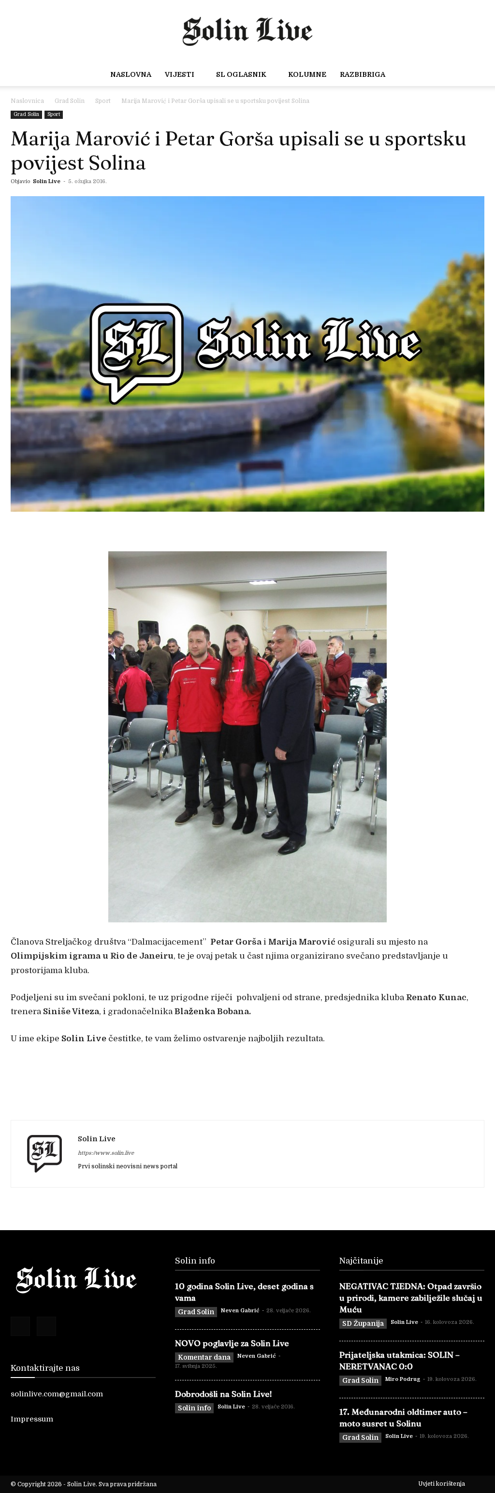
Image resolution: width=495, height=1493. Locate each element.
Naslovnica (27, 101)
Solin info (194, 1408)
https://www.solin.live (106, 1153)
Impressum (32, 1419)
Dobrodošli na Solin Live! (223, 1394)
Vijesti (179, 74)
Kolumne (307, 74)
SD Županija (363, 1323)
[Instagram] (46, 1326)
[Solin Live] (247, 29)
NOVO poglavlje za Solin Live (232, 1343)
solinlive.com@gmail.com (57, 1394)
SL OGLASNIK (241, 74)
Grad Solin (70, 101)
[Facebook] (20, 1326)
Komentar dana (204, 1357)
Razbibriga (362, 74)
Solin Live (46, 181)
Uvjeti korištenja (441, 1483)
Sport (103, 101)
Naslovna (130, 74)
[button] (473, 75)
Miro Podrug (403, 1379)
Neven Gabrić (240, 1310)
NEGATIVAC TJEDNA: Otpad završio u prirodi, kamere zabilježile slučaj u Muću (410, 1297)
